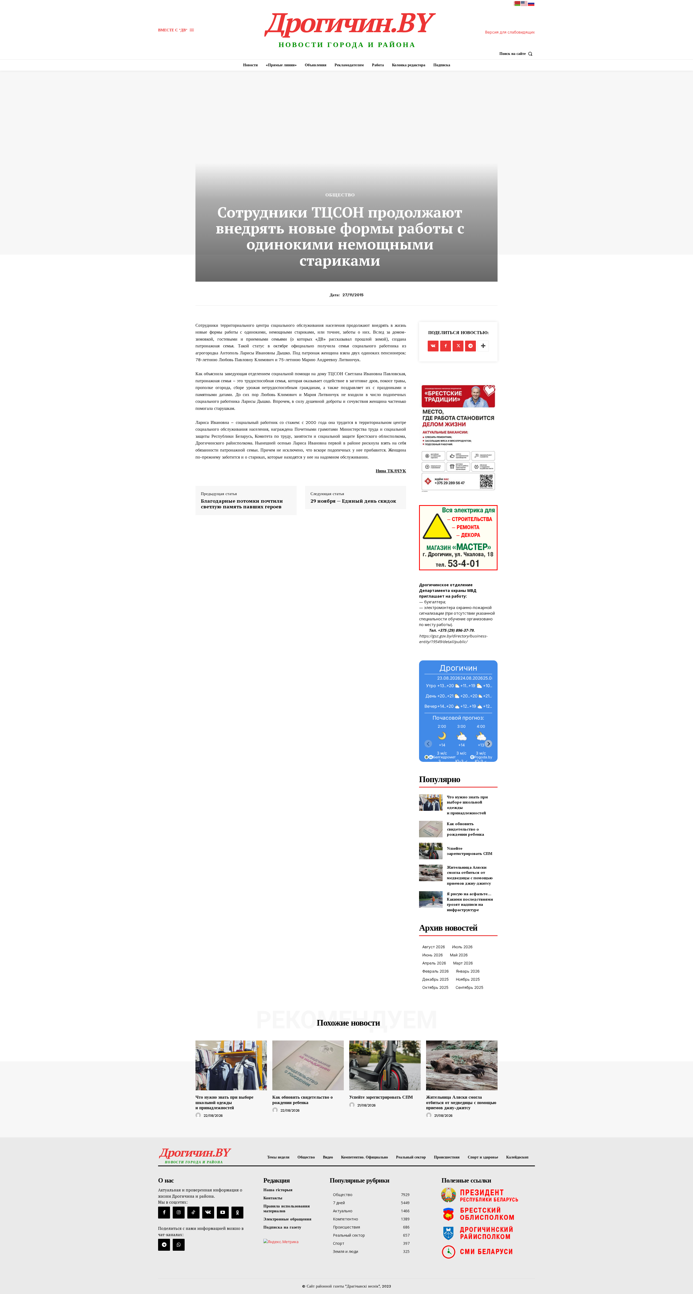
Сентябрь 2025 (469, 987)
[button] (517, 53)
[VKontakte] (208, 1213)
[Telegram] (470, 346)
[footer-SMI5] (487, 1252)
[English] (524, 3)
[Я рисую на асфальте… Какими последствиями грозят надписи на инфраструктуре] (431, 899)
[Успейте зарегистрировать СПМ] (431, 851)
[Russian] (531, 3)
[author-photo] (198, 1115)
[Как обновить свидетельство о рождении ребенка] (431, 829)
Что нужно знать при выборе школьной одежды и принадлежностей (224, 1102)
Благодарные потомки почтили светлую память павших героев (242, 504)
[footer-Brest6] (487, 1214)
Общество (340, 195)
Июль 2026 (462, 946)
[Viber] (179, 1245)
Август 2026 (433, 946)
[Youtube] (223, 1213)
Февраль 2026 (435, 971)
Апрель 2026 (434, 963)
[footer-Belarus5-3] (487, 1195)
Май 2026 (459, 955)
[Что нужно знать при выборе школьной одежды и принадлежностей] (431, 802)
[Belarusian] (517, 3)
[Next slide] (488, 744)
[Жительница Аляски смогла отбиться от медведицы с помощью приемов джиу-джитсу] (431, 873)
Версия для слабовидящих (510, 32)
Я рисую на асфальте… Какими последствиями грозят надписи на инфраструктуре (470, 901)
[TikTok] (193, 1213)
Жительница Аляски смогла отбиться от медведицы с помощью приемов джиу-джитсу (470, 875)
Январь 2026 (468, 971)
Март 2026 (463, 963)
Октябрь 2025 (435, 987)
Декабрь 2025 (435, 979)
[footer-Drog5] (487, 1233)
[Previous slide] (428, 744)
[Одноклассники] (237, 1213)
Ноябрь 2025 (468, 979)
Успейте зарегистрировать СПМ (469, 851)
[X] (458, 346)
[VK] (433, 346)
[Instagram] (179, 1213)
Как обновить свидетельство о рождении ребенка (465, 829)
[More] (483, 346)
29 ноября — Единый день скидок (353, 501)
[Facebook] (445, 346)
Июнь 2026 (432, 955)
